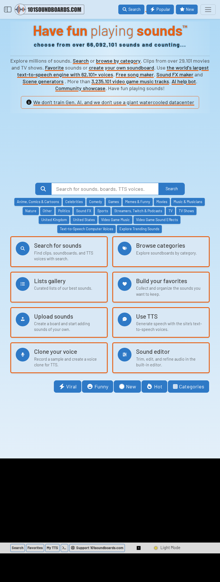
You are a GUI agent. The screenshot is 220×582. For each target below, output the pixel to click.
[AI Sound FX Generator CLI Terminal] (64, 548)
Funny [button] (101, 386)
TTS (52, 547)
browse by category (118, 60)
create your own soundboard (121, 67)
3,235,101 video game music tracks (130, 81)
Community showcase (80, 88)
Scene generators (43, 81)
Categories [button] (191, 386)
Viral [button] (71, 386)
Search (81, 60)
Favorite (54, 67)
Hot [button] (158, 386)
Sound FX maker (174, 74)
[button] (139, 548)
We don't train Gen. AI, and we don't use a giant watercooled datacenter (113, 102)
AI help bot (184, 81)
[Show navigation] (208, 9)
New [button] (131, 386)
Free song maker (135, 74)
